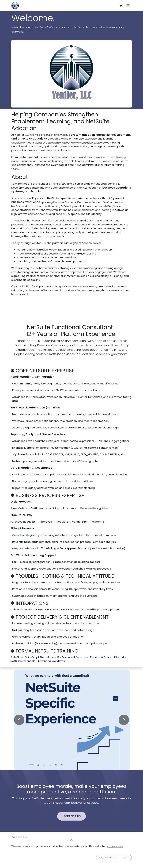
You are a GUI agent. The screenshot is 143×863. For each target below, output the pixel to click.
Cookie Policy (19, 837)
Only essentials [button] (106, 857)
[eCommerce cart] (120, 5)
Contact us (71, 816)
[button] (71, 840)
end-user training (114, 157)
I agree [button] (125, 857)
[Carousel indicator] (30, 765)
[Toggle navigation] (128, 5)
